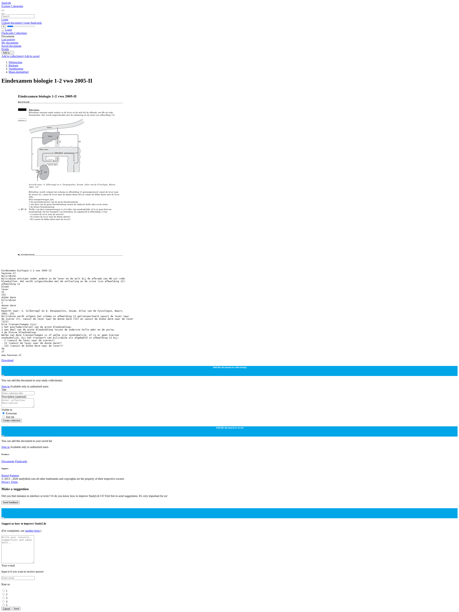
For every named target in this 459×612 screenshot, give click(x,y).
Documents (7, 461)
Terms (14, 482)
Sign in (5, 386)
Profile (5, 49)
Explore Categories (12, 6)
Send (16, 608)
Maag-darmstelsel (19, 71)
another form (32, 530)
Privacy (6, 482)
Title (3, 389)
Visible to (6, 409)
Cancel (6, 608)
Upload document (11, 22)
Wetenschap (15, 62)
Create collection (11, 420)
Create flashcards (32, 22)
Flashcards (7, 33)
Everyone (11, 413)
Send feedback (10, 502)
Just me (10, 416)
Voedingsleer (16, 68)
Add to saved (31, 56)
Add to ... (8, 52)
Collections (20, 33)
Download (7, 360)
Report (5, 475)
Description (13, 396)
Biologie (13, 65)
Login (4, 19)
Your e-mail (8, 565)
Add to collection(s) (12, 56)
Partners (14, 475)
